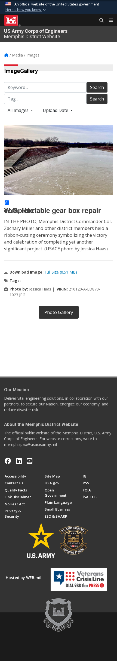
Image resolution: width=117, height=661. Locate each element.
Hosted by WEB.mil (23, 577)
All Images (19, 110)
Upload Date (56, 110)
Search (97, 87)
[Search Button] (100, 20)
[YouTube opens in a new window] (29, 461)
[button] (26, 10)
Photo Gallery (58, 312)
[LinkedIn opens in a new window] (19, 461)
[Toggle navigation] (109, 20)
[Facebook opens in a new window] (8, 461)
